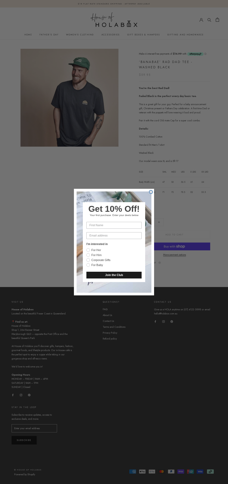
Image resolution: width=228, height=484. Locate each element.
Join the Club (114, 275)
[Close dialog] (151, 192)
